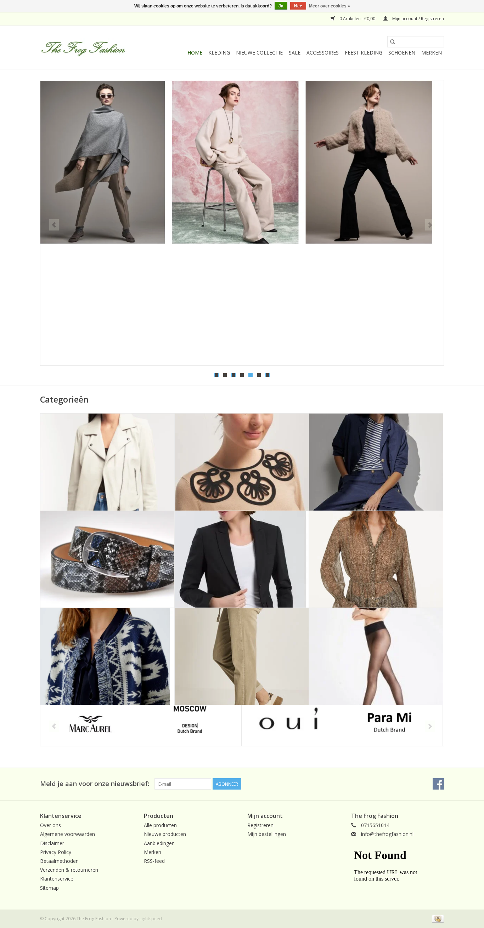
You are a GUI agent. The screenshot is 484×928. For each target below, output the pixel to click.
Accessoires (322, 52)
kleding (219, 52)
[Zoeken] (392, 41)
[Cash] (436, 918)
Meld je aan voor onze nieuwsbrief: (94, 783)
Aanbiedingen (159, 843)
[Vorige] (54, 224)
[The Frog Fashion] (83, 47)
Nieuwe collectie (259, 52)
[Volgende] (430, 224)
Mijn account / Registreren (417, 19)
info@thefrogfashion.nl (387, 834)
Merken (431, 52)
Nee (298, 6)
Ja (280, 6)
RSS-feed (154, 861)
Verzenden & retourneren (69, 869)
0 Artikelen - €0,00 (357, 19)
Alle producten (160, 825)
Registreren (260, 825)
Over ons (50, 825)
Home (194, 52)
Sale (294, 52)
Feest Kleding (363, 52)
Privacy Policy (55, 852)
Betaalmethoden (59, 861)
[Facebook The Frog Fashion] (438, 784)
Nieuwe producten (165, 834)
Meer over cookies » (329, 6)
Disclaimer (52, 843)
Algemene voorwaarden (67, 834)
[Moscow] (191, 725)
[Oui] (292, 725)
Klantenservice (56, 878)
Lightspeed (151, 919)
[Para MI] (392, 725)
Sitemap (49, 887)
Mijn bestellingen (266, 834)
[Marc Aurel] (90, 725)
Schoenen (401, 52)
